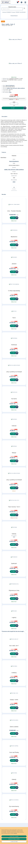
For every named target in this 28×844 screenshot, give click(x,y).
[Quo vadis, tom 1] (14, 639)
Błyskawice (14, 236)
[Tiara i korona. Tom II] (14, 500)
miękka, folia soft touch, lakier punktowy (16, 88)
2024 (10, 92)
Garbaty (14, 533)
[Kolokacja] (14, 338)
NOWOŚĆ (9, 12)
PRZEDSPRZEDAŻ (14, 15)
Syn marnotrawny (14, 806)
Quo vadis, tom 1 (14, 645)
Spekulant (14, 563)
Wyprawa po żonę (14, 590)
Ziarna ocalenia (14, 726)
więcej (15, 833)
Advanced (4, 12)
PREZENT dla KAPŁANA (20, 12)
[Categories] (25, 2)
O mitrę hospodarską (14, 290)
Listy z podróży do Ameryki (14, 371)
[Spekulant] (14, 557)
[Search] (24, 8)
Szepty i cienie (14, 699)
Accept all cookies (14, 836)
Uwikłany (14, 672)
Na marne (14, 398)
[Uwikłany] (14, 666)
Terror (14, 317)
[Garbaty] (14, 527)
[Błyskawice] (14, 230)
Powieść (13, 12)
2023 (14, 536)
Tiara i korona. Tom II (14, 506)
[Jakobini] (14, 257)
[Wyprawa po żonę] (14, 583)
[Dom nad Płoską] (14, 745)
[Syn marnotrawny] (14, 799)
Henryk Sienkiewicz (10, 85)
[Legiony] (14, 611)
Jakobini (14, 263)
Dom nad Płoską (14, 752)
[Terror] (14, 311)
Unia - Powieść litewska (14, 211)
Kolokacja (14, 344)
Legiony (14, 617)
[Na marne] (14, 392)
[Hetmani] (14, 419)
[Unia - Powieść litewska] (14, 204)
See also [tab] (14, 188)
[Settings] (21, 2)
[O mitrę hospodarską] (14, 284)
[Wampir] (14, 446)
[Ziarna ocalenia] (14, 720)
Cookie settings (14, 841)
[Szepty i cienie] (14, 693)
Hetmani (14, 425)
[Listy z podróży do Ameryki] (14, 365)
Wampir (14, 452)
